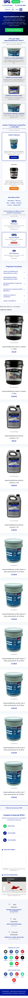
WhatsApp (16, 1)
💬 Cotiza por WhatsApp (14, 30)
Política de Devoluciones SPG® (14, 808)
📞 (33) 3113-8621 (7, 5)
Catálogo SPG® (17, 205)
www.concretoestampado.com (14, 244)
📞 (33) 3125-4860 (20, 5)
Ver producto (14, 157)
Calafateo (13, 202)
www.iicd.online (14, 258)
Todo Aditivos (11, 200)
